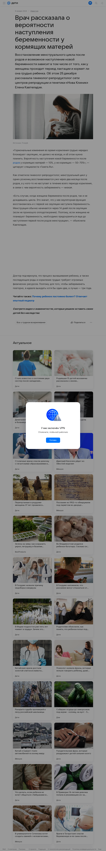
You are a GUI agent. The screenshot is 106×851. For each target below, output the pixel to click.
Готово (53, 440)
